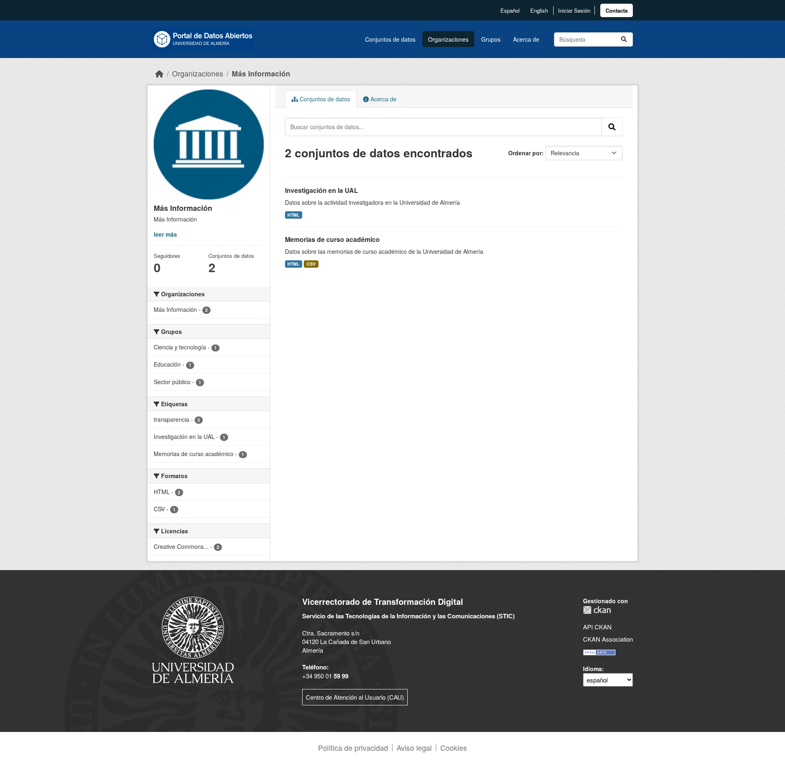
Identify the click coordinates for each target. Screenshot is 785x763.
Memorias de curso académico (332, 239)
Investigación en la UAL (321, 190)
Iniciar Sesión (574, 10)
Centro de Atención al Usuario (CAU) (355, 697)
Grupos (490, 39)
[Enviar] (624, 39)
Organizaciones (448, 39)
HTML (293, 215)
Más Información (261, 73)
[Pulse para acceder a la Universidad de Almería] (193, 639)
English (539, 10)
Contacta (617, 10)
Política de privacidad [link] (353, 747)
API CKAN (597, 626)
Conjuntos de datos (390, 39)
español (510, 10)
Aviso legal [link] (414, 747)
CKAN (597, 610)
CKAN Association (608, 639)
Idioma (592, 669)
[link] (616, 10)
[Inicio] (159, 73)
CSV (311, 264)
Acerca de (526, 39)
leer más (165, 234)
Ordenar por (525, 153)
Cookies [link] (453, 747)
